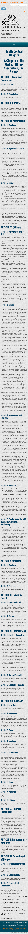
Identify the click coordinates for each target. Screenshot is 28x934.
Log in (3, 8)
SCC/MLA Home (4, 2)
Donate (21, 2)
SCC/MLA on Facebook (14, 928)
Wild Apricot (16, 932)
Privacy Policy (5, 928)
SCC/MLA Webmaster (14, 926)
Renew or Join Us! (14, 2)
